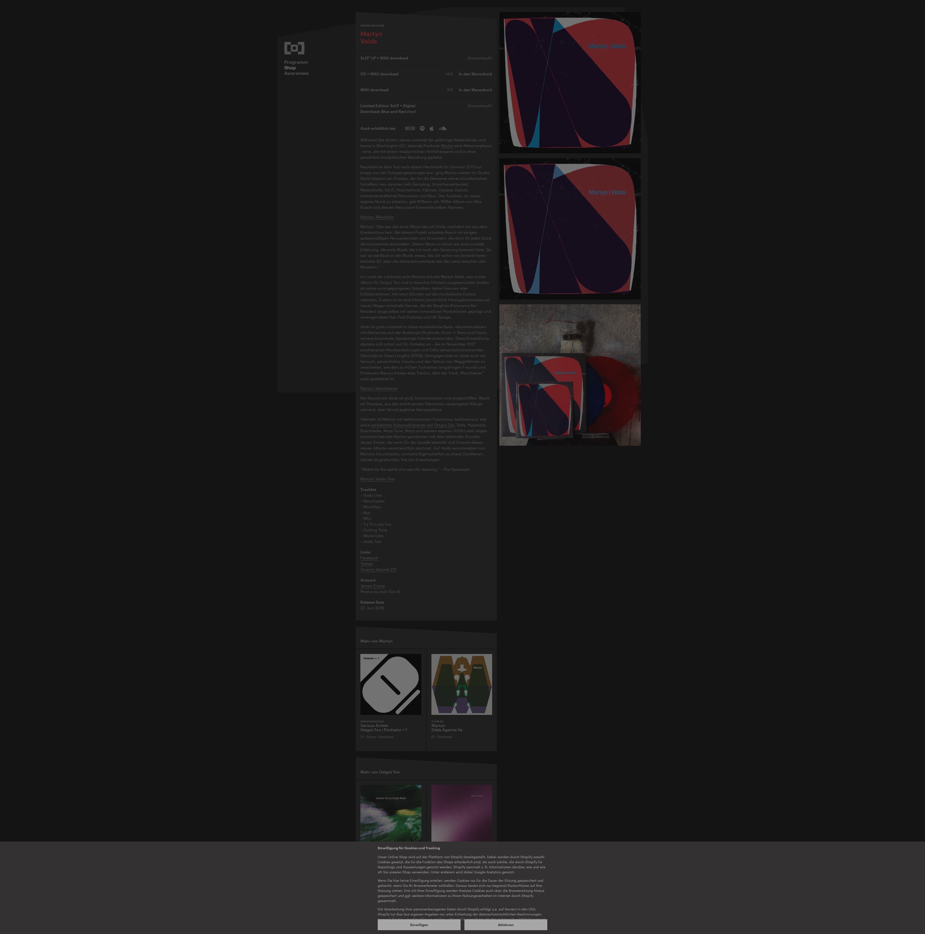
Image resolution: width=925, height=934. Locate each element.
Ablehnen (506, 925)
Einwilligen (419, 925)
